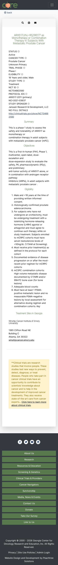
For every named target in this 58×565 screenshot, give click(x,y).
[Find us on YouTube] (32, 442)
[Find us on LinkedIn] (38, 442)
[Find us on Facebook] (20, 442)
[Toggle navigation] (52, 5)
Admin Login (43, 552)
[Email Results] (35, 22)
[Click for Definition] (19, 51)
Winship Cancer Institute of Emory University (24, 322)
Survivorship (29, 490)
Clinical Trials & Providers (29, 478)
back (9, 12)
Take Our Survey (29, 516)
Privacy (12, 552)
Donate (29, 509)
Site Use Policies (26, 552)
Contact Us (29, 503)
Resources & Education (29, 465)
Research (29, 459)
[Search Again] (22, 22)
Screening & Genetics (29, 472)
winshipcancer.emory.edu (21, 340)
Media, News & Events (29, 497)
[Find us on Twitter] (26, 442)
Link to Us (29, 522)
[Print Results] (29, 22)
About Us (29, 453)
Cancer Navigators (29, 484)
